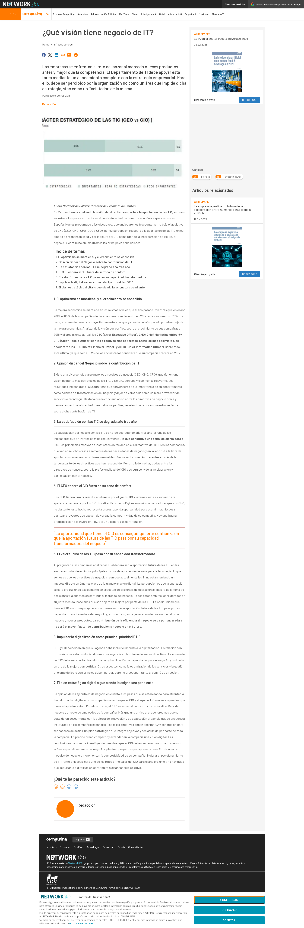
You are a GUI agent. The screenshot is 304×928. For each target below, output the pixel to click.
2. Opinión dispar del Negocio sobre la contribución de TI (94, 262)
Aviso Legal (93, 847)
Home (45, 44)
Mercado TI (218, 13)
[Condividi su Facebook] (43, 54)
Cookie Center (135, 847)
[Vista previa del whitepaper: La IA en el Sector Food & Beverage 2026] (227, 72)
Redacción (49, 104)
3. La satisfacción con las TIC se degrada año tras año (93, 267)
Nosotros (51, 847)
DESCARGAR (249, 99)
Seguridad (190, 13)
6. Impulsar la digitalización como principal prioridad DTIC (94, 282)
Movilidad (204, 13)
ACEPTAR (229, 920)
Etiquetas (65, 847)
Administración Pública (103, 13)
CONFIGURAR (229, 899)
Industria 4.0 (174, 13)
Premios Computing (64, 13)
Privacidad (108, 847)
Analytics (82, 13)
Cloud (135, 13)
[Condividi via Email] (69, 54)
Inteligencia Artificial (153, 13)
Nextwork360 (75, 863)
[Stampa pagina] (75, 54)
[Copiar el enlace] (63, 54)
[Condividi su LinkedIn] (56, 54)
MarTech (124, 13)
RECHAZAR (229, 910)
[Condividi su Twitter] (50, 54)
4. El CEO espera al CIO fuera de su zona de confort (90, 272)
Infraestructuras (63, 44)
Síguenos (80, 839)
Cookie (121, 847)
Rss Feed (78, 847)
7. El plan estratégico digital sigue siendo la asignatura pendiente (100, 287)
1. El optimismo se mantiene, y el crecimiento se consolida (95, 257)
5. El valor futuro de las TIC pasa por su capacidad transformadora (101, 277)
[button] (10, 14)
